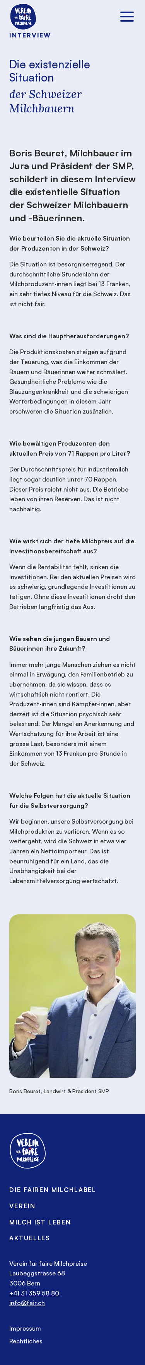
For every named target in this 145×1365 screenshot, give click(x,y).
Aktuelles (29, 1238)
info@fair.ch (27, 1303)
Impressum (25, 1328)
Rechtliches (26, 1341)
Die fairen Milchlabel (52, 1190)
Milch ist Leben (40, 1222)
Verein (22, 1206)
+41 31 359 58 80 (34, 1293)
